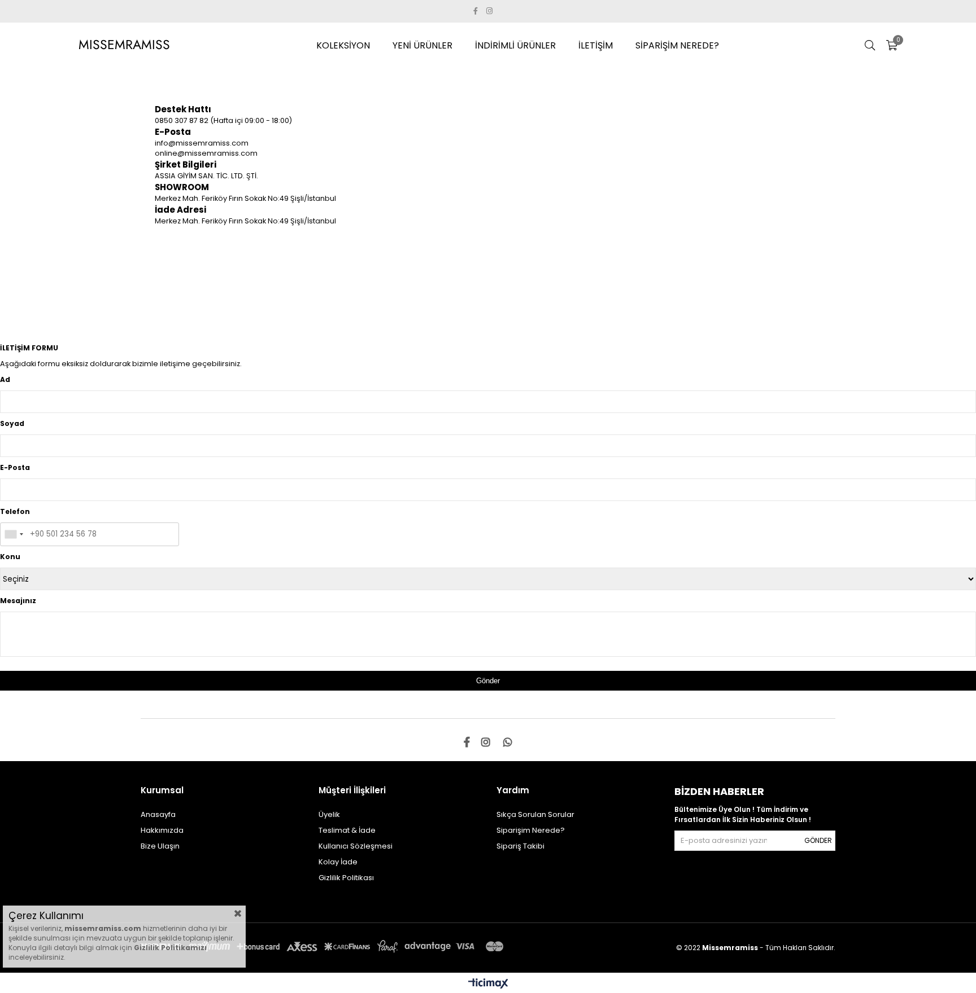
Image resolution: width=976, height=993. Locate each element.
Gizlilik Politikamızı (170, 947)
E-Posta (15, 467)
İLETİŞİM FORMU (29, 348)
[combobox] (14, 534)
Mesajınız (18, 600)
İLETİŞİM (595, 45)
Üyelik (329, 814)
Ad (5, 379)
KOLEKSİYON (343, 45)
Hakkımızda (162, 830)
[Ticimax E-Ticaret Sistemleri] (488, 984)
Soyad (12, 423)
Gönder (818, 840)
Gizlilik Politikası (346, 877)
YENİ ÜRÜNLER (422, 45)
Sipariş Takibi (520, 846)
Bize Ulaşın (160, 846)
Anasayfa (158, 814)
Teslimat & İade (347, 830)
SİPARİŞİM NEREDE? (677, 45)
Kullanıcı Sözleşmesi (356, 846)
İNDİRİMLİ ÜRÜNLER (515, 45)
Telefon (15, 511)
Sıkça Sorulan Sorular (535, 814)
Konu (10, 556)
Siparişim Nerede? (530, 830)
